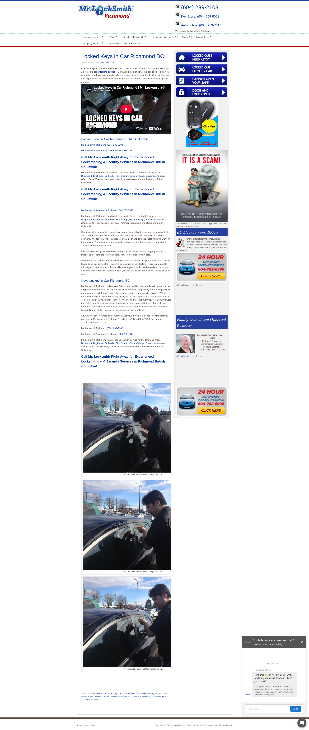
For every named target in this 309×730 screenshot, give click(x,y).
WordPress (220, 725)
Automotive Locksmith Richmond (123, 43)
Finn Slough (122, 176)
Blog (115, 693)
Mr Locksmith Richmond (105, 10)
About (111, 37)
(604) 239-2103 (199, 7)
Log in (229, 725)
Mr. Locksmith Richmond (93, 145)
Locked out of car (101, 696)
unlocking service (106, 71)
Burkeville (110, 176)
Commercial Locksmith (162, 37)
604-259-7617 (126, 150)
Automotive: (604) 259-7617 (201, 25)
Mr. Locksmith (158, 696)
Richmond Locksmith (90, 37)
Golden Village (136, 176)
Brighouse (98, 176)
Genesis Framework (204, 725)
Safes (183, 37)
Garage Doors (201, 37)
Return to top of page (86, 725)
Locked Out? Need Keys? (120, 696)
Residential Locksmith (132, 37)
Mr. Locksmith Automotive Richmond (99, 150)
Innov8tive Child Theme (182, 725)
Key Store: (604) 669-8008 (200, 16)
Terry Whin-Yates (106, 62)
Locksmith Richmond (127, 693)
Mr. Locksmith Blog (146, 693)
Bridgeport (86, 176)
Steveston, (150, 176)
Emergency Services (90, 43)
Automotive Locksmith (102, 693)
